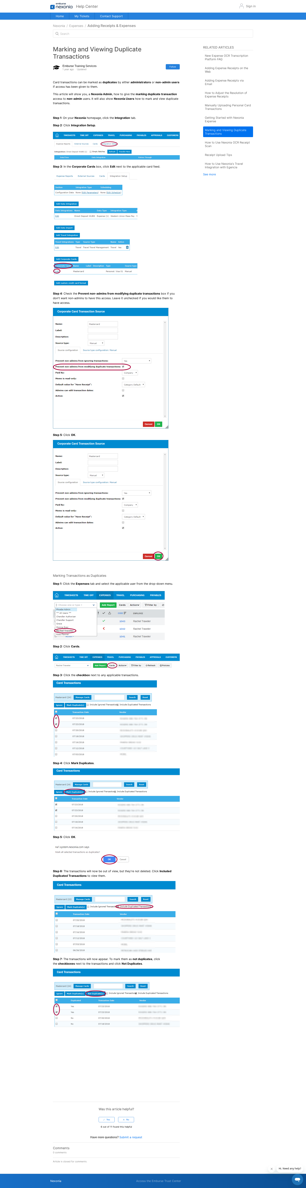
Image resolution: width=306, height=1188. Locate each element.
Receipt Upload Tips (218, 155)
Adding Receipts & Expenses (111, 26)
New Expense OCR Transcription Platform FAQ (226, 57)
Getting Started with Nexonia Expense (224, 119)
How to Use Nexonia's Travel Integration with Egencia (224, 165)
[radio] (107, 1119)
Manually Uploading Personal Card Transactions (228, 107)
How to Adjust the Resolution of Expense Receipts (226, 94)
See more (209, 174)
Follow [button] (172, 66)
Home (60, 16)
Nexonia (59, 26)
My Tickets (82, 16)
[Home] (63, 6)
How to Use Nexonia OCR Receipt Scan (227, 144)
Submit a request (130, 1137)
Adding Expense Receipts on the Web (226, 69)
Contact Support (111, 16)
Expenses (76, 26)
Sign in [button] (251, 6)
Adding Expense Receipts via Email (224, 82)
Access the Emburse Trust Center (158, 1181)
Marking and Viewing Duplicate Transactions (225, 131)
